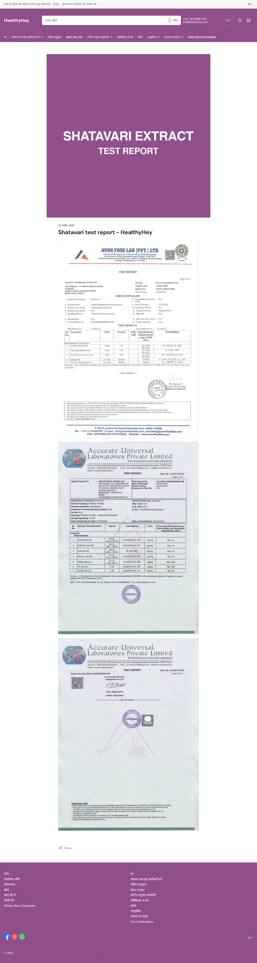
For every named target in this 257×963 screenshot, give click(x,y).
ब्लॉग (6, 873)
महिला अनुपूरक (54, 37)
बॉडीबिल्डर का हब (125, 37)
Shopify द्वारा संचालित (41, 952)
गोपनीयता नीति (11, 879)
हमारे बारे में (10, 895)
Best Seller (74, 37)
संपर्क (140, 37)
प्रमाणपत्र (9, 884)
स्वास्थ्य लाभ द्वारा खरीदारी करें (25, 37)
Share (68, 848)
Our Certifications (202, 37)
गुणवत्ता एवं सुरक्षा (172, 37)
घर (5, 37)
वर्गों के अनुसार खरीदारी (98, 37)
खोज (6, 889)
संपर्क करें (9, 900)
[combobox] (111, 20)
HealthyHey (21, 952)
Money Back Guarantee (19, 905)
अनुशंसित (152, 37)
